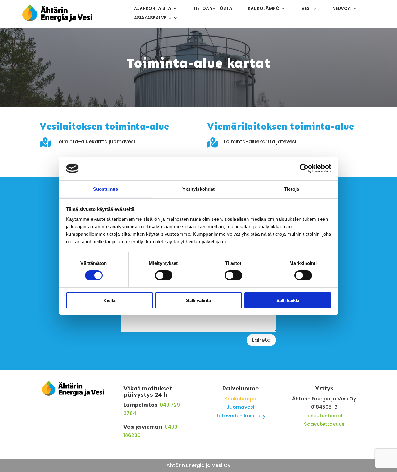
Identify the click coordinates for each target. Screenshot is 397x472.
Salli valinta (198, 300)
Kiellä (109, 300)
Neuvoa (341, 8)
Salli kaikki (287, 300)
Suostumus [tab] (105, 189)
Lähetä (261, 340)
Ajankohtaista (152, 8)
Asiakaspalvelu (153, 18)
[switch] (163, 275)
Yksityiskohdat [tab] (198, 189)
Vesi (306, 8)
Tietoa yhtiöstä (212, 8)
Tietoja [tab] (291, 189)
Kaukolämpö (263, 8)
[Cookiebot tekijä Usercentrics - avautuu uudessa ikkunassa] (304, 168)
